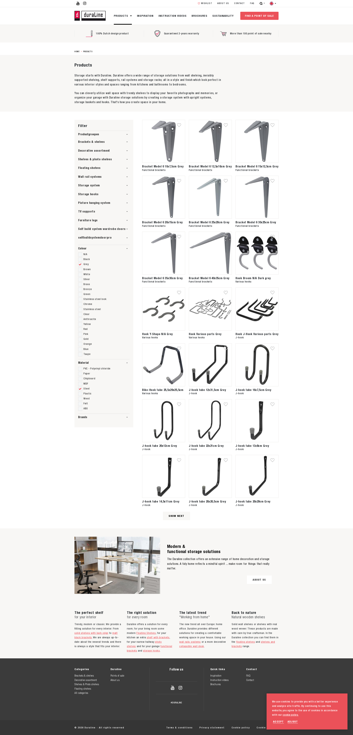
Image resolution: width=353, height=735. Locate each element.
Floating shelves (89, 168)
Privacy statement (212, 727)
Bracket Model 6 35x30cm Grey (162, 278)
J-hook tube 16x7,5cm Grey (253, 389)
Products (121, 15)
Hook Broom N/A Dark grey (253, 278)
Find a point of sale (259, 15)
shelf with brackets (158, 637)
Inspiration (145, 15)
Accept (278, 721)
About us (223, 3)
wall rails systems (190, 641)
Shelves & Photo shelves (86, 684)
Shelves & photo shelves (95, 159)
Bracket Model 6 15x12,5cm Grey (257, 166)
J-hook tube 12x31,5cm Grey (207, 389)
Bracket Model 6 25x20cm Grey (209, 222)
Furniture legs (88, 220)
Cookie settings (268, 727)
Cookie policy (241, 727)
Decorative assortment (94, 150)
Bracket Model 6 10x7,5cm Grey (163, 166)
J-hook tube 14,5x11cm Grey (160, 501)
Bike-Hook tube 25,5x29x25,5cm (162, 389)
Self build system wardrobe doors (102, 229)
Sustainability (222, 15)
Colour (82, 248)
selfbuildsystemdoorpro (95, 237)
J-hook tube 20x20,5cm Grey (207, 501)
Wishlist (206, 3)
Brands (82, 417)
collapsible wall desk (191, 646)
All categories (81, 692)
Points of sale (117, 675)
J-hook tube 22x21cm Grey (206, 445)
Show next (176, 515)
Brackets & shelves (91, 142)
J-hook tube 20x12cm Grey (159, 445)
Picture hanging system (94, 203)
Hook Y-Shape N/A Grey (157, 334)
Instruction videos (172, 15)
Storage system (89, 185)
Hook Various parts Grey (205, 334)
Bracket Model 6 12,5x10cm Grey (210, 166)
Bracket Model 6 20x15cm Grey (162, 222)
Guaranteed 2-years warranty (181, 33)
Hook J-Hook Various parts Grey (257, 334)
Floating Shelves (146, 632)
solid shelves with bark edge (91, 632)
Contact (239, 3)
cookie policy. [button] (290, 714)
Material (83, 362)
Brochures (199, 15)
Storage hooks (88, 194)
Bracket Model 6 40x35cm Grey (209, 278)
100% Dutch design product (112, 33)
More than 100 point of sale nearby (250, 33)
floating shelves (245, 641)
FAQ (252, 3)
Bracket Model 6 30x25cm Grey (256, 222)
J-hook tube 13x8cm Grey (252, 445)
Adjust (293, 721)
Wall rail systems (90, 176)
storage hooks (151, 650)
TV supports (86, 211)
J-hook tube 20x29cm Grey (253, 501)
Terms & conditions (179, 727)
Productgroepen (88, 134)
